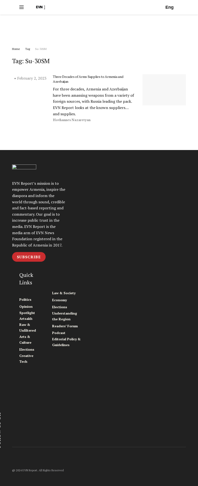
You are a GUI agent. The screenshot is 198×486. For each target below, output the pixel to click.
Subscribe (29, 257)
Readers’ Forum (65, 326)
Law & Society (64, 293)
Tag (27, 49)
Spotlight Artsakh (27, 315)
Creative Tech (26, 358)
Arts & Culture (25, 339)
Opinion (26, 306)
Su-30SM (41, 49)
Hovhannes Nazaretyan (72, 120)
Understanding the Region (64, 316)
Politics (25, 299)
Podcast (58, 332)
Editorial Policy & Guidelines (66, 342)
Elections (26, 349)
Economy (59, 300)
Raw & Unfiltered (27, 327)
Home (16, 49)
